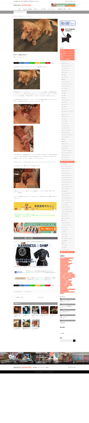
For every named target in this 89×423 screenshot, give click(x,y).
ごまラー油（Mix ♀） (65, 191)
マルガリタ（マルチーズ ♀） (66, 222)
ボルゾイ (69, 282)
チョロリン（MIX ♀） (65, 236)
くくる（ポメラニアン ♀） (65, 125)
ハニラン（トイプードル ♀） (66, 195)
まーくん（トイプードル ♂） (66, 86)
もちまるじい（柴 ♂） (65, 143)
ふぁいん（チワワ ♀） (65, 227)
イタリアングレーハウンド (65, 259)
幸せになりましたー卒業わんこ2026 (66, 161)
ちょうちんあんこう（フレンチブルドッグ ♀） (67, 112)
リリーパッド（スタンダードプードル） (67, 211)
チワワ (62, 275)
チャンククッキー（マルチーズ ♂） (67, 177)
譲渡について (36, 9)
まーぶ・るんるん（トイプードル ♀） (67, 238)
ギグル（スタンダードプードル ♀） (67, 193)
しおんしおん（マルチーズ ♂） (66, 132)
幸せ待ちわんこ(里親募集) (27, 9)
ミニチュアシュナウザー (64, 286)
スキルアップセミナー (51, 9)
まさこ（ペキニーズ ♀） (65, 104)
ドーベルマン (73, 275)
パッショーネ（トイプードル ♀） (66, 81)
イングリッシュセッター (64, 262)
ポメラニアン (69, 283)
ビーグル (62, 278)
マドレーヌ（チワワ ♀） (65, 77)
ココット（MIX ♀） (64, 247)
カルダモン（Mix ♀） (65, 72)
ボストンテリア (63, 282)
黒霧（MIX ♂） (64, 141)
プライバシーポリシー (41, 367)
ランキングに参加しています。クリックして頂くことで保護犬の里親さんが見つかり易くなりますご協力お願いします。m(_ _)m (38, 215)
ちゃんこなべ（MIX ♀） (65, 204)
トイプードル (67, 275)
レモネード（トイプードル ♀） (66, 200)
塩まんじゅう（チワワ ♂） (66, 63)
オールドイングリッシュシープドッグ (66, 263)
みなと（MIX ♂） (64, 231)
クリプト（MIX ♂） (64, 106)
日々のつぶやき (63, 52)
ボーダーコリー (63, 283)
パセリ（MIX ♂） (64, 95)
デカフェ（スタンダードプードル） (67, 152)
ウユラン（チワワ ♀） (65, 123)
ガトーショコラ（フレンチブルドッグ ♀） (67, 134)
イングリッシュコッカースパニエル (66, 260)
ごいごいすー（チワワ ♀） (65, 213)
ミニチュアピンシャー (64, 289)
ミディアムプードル (69, 285)
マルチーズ (62, 285)
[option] (9, 358)
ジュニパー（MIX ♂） (65, 121)
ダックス (62, 274)
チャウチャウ (68, 274)
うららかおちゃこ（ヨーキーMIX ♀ (66, 150)
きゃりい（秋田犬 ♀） (65, 240)
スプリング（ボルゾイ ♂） (65, 88)
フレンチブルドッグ (68, 278)
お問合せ (69, 9)
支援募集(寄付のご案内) (62, 9)
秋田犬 (62, 293)
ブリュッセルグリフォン (64, 279)
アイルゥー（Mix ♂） (65, 229)
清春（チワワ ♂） (64, 220)
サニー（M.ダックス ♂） (20, 12)
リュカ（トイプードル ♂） (65, 170)
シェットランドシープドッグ (65, 267)
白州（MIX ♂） (64, 139)
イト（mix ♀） (64, 61)
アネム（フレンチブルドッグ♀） (66, 159)
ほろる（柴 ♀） (64, 97)
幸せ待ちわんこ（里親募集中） (66, 59)
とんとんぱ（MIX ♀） (65, 90)
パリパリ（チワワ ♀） (65, 245)
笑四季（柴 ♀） (64, 79)
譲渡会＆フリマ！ (63, 54)
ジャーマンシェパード (64, 271)
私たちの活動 (43, 9)
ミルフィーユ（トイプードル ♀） (66, 130)
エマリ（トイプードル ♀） (65, 249)
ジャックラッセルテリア (64, 270)
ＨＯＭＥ (19, 9)
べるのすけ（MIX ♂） (65, 148)
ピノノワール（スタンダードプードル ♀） (67, 202)
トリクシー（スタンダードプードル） (67, 209)
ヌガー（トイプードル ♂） (66, 68)
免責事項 (47, 367)
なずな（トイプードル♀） (65, 157)
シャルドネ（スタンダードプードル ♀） (67, 175)
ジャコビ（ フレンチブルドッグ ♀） (67, 168)
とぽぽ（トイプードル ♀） (65, 114)
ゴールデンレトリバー (64, 266)
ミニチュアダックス (28, 291)
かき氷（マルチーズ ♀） (65, 70)
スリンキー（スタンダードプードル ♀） (67, 186)
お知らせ (62, 50)
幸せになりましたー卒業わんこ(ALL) (67, 252)
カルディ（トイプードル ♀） (66, 218)
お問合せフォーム (38, 279)
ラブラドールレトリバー (64, 290)
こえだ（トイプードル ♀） (65, 184)
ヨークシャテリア (72, 289)
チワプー (73, 274)
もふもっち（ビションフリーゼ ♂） (67, 166)
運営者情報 (35, 367)
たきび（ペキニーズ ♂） (65, 116)
